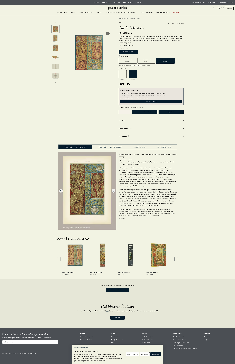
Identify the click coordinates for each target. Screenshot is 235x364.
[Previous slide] (61, 191)
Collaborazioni (116, 337)
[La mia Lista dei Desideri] (223, 8)
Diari (138, 18)
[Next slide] (113, 191)
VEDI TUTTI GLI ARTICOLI (151, 101)
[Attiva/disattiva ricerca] (215, 8)
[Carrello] (219, 8)
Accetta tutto (155, 354)
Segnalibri (93, 270)
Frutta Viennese (96, 272)
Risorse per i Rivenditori (181, 343)
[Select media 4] (55, 57)
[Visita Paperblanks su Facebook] (163, 355)
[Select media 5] (55, 66)
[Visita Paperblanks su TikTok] (201, 355)
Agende (99, 13)
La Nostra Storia (147, 337)
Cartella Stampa (147, 340)
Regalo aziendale (178, 337)
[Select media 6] (55, 76)
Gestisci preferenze (132, 354)
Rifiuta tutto (144, 354)
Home (120, 18)
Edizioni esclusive (163, 13)
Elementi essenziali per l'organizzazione (121, 13)
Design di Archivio (117, 340)
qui (107, 311)
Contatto (225, 3)
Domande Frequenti (86, 337)
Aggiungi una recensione (117, 290)
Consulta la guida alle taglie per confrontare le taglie (134, 65)
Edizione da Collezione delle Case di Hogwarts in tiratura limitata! (117, 3)
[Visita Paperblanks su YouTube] (188, 355)
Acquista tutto (61, 13)
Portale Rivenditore (179, 340)
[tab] (75, 147)
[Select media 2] (55, 38)
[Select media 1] (55, 29)
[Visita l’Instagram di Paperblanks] (175, 355)
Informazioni (210, 3)
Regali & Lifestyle (146, 13)
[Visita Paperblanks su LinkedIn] (214, 355)
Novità (73, 13)
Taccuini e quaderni (129, 18)
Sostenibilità (146, 343)
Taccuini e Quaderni (86, 13)
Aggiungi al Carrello (145, 112)
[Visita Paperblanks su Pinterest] (227, 355)
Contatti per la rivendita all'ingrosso (185, 348)
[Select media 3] (55, 48)
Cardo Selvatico (68, 272)
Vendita (176, 13)
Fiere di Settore (178, 346)
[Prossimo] (148, 3)
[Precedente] (87, 3)
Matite (120, 270)
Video (112, 343)
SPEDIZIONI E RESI (125, 128)
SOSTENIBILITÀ (124, 136)
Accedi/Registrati (198, 3)
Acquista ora (171, 112)
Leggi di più (122, 218)
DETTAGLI (122, 120)
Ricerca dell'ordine (86, 340)
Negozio (219, 3)
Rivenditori (229, 8)
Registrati (54, 342)
